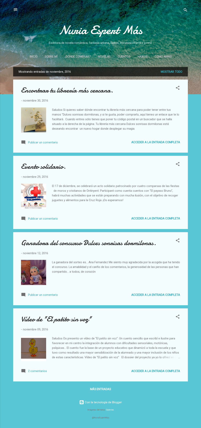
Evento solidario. (43, 166)
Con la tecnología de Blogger (103, 402)
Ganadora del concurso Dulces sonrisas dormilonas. (88, 243)
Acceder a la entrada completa (155, 142)
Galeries (110, 410)
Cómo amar (163, 56)
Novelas (104, 56)
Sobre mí (51, 56)
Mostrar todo (171, 71)
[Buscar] (185, 11)
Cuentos (124, 56)
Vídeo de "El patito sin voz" (56, 319)
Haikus (143, 56)
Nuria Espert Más (100, 30)
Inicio (33, 56)
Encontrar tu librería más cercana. (67, 90)
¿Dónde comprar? (78, 56)
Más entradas (100, 389)
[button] (177, 88)
